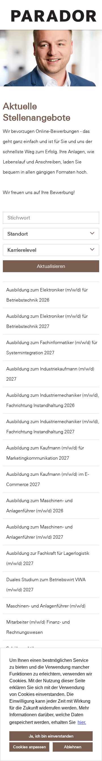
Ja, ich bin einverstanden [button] (51, 736)
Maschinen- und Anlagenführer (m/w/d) (46, 605)
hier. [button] (82, 722)
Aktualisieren (51, 266)
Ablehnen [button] (72, 747)
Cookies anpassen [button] (29, 747)
